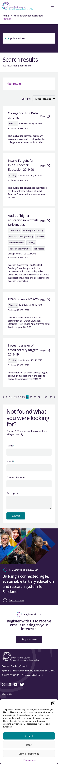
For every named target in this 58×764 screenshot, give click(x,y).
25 (31, 397)
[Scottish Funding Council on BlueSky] (22, 684)
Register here (29, 639)
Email (10, 461)
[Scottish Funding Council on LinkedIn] (9, 684)
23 (23, 397)
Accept (29, 736)
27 (39, 397)
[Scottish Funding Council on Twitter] (3, 684)
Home (6, 15)
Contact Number (15, 477)
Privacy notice (30, 760)
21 (15, 397)
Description (12, 493)
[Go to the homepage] (16, 6)
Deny (29, 744)
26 (35, 397)
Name (10, 445)
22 (19, 397)
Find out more (16, 600)
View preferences (29, 753)
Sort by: (26, 98)
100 (50, 397)
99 (45, 397)
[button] (53, 703)
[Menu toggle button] (52, 6)
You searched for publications (29, 15)
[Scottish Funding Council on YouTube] (15, 684)
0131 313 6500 (11, 675)
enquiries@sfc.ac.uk (33, 675)
